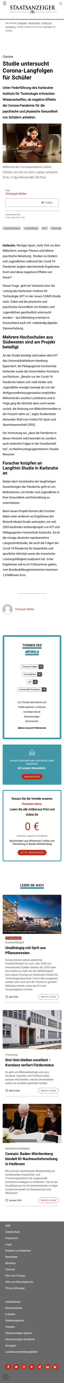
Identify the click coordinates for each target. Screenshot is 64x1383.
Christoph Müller (16, 193)
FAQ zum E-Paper (15, 1275)
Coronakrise (30, 674)
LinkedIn (48, 1367)
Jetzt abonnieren (32, 852)
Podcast (10, 1269)
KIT (30, 682)
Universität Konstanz (30, 689)
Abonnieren (32, 776)
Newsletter (11, 1256)
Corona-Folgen (29, 666)
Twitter (16, 1367)
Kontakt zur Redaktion (18, 1250)
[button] (6, 1377)
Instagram (24, 1367)
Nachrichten (34, 23)
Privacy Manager (15, 1288)
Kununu (55, 1367)
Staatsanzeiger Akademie (20, 1339)
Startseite (22, 23)
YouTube (32, 1367)
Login (8, 1244)
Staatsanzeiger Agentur (18, 1333)
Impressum (11, 1238)
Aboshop (10, 1263)
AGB (7, 1225)
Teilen (49, 202)
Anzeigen (10, 1345)
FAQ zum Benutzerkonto (19, 1281)
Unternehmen (13, 1301)
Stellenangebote (14, 1320)
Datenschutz (12, 1231)
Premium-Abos (31, 804)
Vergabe (10, 1326)
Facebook (8, 1367)
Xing (40, 1367)
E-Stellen (10, 1314)
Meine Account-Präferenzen (32, 728)
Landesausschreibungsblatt (21, 1351)
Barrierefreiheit (13, 1308)
